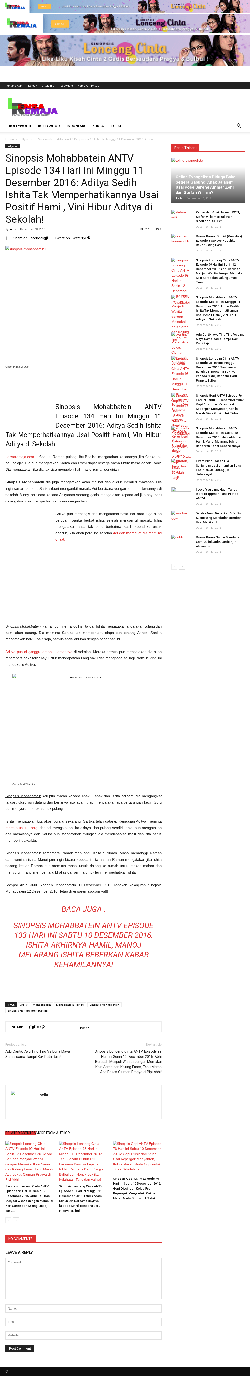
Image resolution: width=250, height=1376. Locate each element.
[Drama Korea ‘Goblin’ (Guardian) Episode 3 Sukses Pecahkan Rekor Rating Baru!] (181, 241)
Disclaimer (49, 85)
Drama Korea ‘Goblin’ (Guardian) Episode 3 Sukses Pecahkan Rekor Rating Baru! (219, 240)
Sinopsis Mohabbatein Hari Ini (28, 1010)
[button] (239, 126)
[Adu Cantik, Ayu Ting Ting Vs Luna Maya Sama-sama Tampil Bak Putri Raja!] (181, 339)
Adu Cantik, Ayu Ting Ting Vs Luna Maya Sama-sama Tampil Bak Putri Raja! (37, 1054)
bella (13, 229)
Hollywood (20, 125)
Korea (98, 125)
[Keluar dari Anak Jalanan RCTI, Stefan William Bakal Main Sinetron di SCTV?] (181, 217)
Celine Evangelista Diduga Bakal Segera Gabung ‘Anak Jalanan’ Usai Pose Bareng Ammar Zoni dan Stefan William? (206, 185)
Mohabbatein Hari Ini (70, 1004)
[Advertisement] (156, 106)
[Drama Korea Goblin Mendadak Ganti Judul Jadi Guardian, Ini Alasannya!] (181, 542)
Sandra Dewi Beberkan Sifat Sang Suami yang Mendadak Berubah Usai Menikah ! (220, 518)
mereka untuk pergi (21, 828)
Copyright (66, 85)
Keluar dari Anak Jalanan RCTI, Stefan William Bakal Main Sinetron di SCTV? (218, 216)
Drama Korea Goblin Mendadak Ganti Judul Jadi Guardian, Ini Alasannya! (218, 541)
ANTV (24, 1004)
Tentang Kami (14, 85)
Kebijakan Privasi (89, 85)
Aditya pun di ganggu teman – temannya (38, 652)
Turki (116, 125)
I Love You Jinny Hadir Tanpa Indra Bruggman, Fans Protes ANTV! (217, 494)
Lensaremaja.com (19, 457)
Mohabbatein (42, 1004)
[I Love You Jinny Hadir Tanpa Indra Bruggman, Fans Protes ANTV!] (181, 494)
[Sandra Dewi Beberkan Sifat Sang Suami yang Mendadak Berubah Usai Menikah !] (181, 518)
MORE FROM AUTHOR (53, 1133)
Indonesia (76, 125)
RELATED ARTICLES (20, 1133)
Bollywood (49, 125)
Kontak (32, 85)
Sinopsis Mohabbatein (104, 1004)
